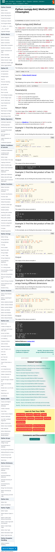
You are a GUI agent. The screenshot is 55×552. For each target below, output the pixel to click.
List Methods (4, 395)
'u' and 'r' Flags (4, 255)
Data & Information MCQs (24, 429)
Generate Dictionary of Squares (6, 480)
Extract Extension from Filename (6, 284)
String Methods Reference (5, 261)
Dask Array (3, 460)
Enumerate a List (5, 377)
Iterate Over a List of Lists (7, 388)
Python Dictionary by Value (6, 491)
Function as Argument (6, 223)
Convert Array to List (6, 455)
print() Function (4, 71)
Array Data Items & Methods (5, 446)
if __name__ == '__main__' (7, 26)
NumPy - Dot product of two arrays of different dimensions (45, 351)
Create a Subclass (5, 408)
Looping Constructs (5, 162)
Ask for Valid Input (5, 100)
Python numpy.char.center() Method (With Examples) (30, 389)
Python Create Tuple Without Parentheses (6, 518)
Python (21, 7)
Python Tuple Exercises (6, 535)
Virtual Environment (6, 18)
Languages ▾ (19, 1)
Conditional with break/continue (5, 153)
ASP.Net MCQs (21, 422)
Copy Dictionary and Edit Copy (7, 495)
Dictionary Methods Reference (5, 476)
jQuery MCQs (39, 418)
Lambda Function (5, 207)
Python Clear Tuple (5, 530)
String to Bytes (4, 252)
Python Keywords (5, 37)
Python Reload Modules (6, 318)
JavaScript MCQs (21, 418)
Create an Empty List (6, 326)
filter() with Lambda (5, 217)
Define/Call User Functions (5, 190)
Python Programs (28, 7)
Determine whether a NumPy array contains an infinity (31, 365)
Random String (4, 287)
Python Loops (4, 157)
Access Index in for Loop (7, 159)
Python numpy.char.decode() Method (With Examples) (30, 392)
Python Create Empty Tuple (6, 526)
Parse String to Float (6, 116)
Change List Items (5, 341)
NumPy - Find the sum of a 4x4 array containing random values (33, 405)
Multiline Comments (6, 48)
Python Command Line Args (6, 51)
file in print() (4, 89)
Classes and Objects (6, 401)
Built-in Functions (5, 40)
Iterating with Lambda (6, 212)
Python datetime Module (7, 302)
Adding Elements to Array (7, 452)
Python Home (4, 10)
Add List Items (4, 343)
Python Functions (5, 187)
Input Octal (4, 105)
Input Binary (4, 108)
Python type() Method (6, 65)
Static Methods (4, 428)
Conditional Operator (6, 142)
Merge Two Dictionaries (6, 488)
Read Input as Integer (6, 111)
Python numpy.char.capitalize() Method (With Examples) (31, 386)
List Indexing (4, 338)
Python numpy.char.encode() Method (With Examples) (30, 394)
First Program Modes (6, 23)
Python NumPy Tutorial (29, 75)
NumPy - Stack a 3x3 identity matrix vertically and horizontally (32, 402)
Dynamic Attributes (5, 416)
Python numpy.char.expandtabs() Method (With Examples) (31, 397)
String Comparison (5, 258)
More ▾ (26, 3)
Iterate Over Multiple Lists (6, 384)
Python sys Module (5, 310)
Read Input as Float (5, 113)
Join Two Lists (4, 357)
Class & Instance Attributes (5, 405)
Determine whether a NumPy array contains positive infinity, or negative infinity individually (33, 369)
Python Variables (5, 54)
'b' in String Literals (5, 267)
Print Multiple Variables (6, 95)
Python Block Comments (7, 45)
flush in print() (4, 92)
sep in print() (4, 87)
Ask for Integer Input (6, 97)
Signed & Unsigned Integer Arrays (5, 442)
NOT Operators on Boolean (5, 134)
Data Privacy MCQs (39, 426)
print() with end (5, 84)
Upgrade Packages (5, 31)
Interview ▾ (41, 1)
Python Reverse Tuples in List (7, 514)
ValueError (25, 122)
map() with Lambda (5, 215)
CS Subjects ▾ (20, 3)
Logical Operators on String (6, 139)
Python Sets (4, 502)
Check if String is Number (7, 281)
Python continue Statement (5, 171)
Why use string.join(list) (6, 274)
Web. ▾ (24, 1)
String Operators (5, 239)
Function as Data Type (6, 204)
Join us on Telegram (8, 548)
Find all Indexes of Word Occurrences (7, 270)
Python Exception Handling (5, 544)
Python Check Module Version (6, 294)
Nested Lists (4, 359)
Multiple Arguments (6, 231)
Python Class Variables (6, 426)
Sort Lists (3, 351)
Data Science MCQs (38, 429)
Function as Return (5, 225)
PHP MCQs (47, 418)
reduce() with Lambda (6, 220)
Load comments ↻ (35, 439)
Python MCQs (20, 414)
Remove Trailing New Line (6, 277)
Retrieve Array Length (6, 457)
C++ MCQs (37, 414)
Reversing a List (5, 393)
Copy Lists (3, 354)
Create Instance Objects (7, 414)
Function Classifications (6, 194)
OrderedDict (4, 473)
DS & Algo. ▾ (12, 1)
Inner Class (4, 411)
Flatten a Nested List (6, 374)
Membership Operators (6, 127)
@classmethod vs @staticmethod (5, 434)
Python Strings (4, 237)
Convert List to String (6, 371)
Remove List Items (5, 346)
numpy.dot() (31, 341)
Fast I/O (3, 79)
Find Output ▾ (8, 3)
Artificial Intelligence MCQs (24, 426)
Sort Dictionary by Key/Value (5, 484)
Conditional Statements (6, 150)
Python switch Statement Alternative (7, 180)
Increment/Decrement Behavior (6, 130)
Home (6, 1)
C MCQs (44, 414)
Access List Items (5, 333)
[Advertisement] (32, 16)
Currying (3, 228)
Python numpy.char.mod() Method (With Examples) (30, 383)
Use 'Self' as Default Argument (6, 419)
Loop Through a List (6, 349)
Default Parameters (5, 202)
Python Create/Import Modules (6, 298)
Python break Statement (7, 167)
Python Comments (5, 42)
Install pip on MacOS (6, 21)
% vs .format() (4, 264)
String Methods (5, 242)
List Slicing (3, 366)
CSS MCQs (30, 418)
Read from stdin (5, 250)
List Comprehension (6, 369)
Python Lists (4, 324)
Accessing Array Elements (7, 449)
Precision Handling (5, 82)
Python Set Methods (6, 505)
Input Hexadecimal (5, 103)
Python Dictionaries (5, 466)
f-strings (3, 245)
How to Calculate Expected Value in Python (27, 373)
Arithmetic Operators (6, 122)
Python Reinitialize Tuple (7, 532)
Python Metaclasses (6, 431)
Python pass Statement (6, 174)
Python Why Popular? (6, 15)
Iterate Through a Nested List (7, 380)
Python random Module (6, 307)
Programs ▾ (29, 1)
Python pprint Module (6, 315)
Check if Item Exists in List (6, 363)
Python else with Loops (6, 177)
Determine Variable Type (7, 62)
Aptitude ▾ (35, 1)
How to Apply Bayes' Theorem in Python (27, 375)
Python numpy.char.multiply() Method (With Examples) (30, 381)
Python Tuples (4, 510)
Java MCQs (29, 414)
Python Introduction (6, 13)
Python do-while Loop (6, 165)
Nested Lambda (5, 210)
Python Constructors (6, 423)
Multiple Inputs (5, 76)
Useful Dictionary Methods (5, 469)
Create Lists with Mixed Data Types (6, 329)
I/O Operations (4, 74)
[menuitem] (7, 1)
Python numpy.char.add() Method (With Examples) (29, 378)
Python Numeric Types (6, 60)
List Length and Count (6, 336)
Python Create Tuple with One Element (7, 522)
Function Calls (4, 196)
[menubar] (28, 2)
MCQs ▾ (15, 3)
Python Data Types (5, 57)
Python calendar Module (7, 304)
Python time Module (6, 312)
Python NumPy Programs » (23, 344)
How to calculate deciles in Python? (25, 400)
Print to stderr (4, 247)
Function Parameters (6, 199)
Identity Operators (5, 124)
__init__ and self (5, 28)
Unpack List (4, 390)
